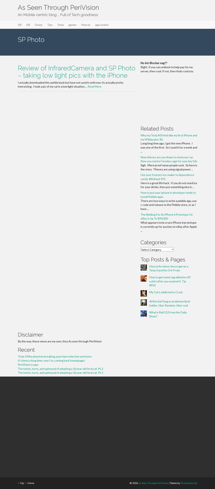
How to (85, 24)
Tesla (60, 24)
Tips (50, 24)
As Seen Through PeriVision (58, 7)
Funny (38, 24)
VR (20, 24)
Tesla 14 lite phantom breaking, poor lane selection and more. (55, 356)
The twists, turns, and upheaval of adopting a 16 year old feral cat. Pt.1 (60, 372)
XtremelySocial (189, 482)
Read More (95, 86)
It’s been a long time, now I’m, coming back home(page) (51, 360)
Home (30, 482)
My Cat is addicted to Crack (166, 292)
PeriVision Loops (28, 364)
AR (28, 24)
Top (21, 482)
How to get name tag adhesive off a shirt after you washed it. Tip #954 (170, 281)
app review (102, 24)
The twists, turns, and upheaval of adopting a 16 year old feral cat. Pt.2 (60, 368)
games (72, 24)
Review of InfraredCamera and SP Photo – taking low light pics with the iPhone (76, 71)
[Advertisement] (169, 99)
